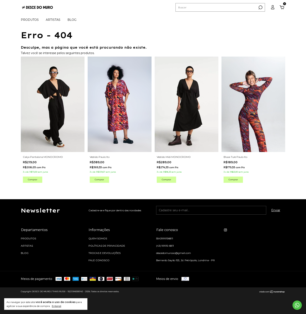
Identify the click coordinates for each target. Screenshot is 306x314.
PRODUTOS (30, 20)
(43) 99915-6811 (165, 245)
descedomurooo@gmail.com (173, 253)
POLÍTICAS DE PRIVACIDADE (106, 245)
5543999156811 (164, 238)
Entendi (56, 306)
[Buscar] (260, 7)
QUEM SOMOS (97, 238)
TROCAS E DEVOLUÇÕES (104, 253)
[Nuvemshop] (272, 292)
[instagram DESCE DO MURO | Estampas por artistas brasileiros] (225, 230)
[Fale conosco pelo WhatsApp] (297, 305)
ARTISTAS (53, 20)
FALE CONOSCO (98, 260)
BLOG (71, 20)
